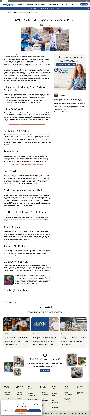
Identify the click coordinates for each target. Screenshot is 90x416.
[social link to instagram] (76, 414)
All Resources (55, 407)
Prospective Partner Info (44, 401)
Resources (64, 4)
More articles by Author (60, 111)
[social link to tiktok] (82, 414)
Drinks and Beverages (32, 399)
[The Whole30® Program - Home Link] (8, 4)
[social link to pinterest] (79, 414)
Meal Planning (55, 402)
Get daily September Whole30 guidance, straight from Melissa (45, 8)
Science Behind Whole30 (7, 395)
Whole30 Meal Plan (44, 394)
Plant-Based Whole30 (32, 4)
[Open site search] (77, 4)
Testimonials (6, 398)
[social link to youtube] (86, 414)
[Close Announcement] (88, 8)
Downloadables (55, 393)
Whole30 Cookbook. (38, 216)
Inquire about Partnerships (67, 402)
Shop (71, 4)
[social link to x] (72, 414)
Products (42, 389)
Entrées (29, 390)
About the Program (8, 389)
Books (53, 390)
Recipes (43, 4)
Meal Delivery (43, 392)
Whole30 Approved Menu (68, 395)
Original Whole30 (19, 4)
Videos (53, 395)
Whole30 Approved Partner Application (44, 397)
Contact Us (79, 389)
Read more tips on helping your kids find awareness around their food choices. (27, 124)
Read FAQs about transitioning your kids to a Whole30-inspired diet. (27, 164)
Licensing (66, 388)
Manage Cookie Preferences (80, 393)
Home (4, 12)
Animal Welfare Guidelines (68, 399)
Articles (10, 12)
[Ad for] (70, 72)
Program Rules (7, 392)
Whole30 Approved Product (68, 391)
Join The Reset (45, 370)
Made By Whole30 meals (43, 405)
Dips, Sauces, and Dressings (31, 396)
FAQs (53, 400)
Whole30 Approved (53, 4)
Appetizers (30, 393)
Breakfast (30, 388)
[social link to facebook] (69, 414)
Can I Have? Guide (56, 404)
